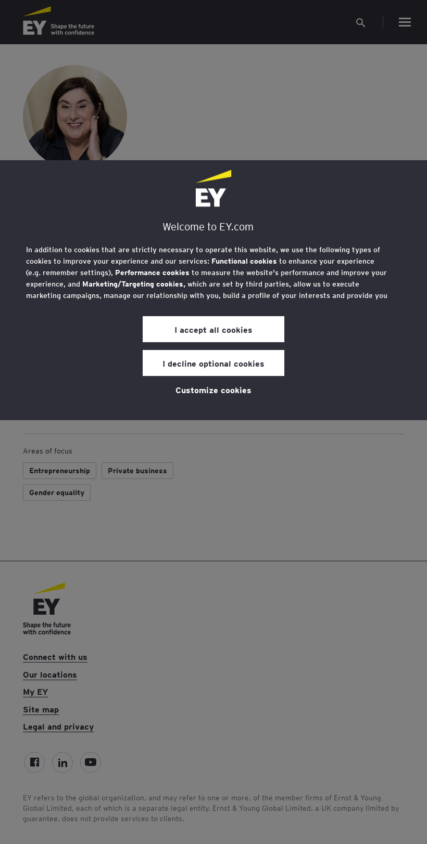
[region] (213, 290)
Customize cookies (213, 389)
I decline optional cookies (213, 363)
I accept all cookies (213, 329)
